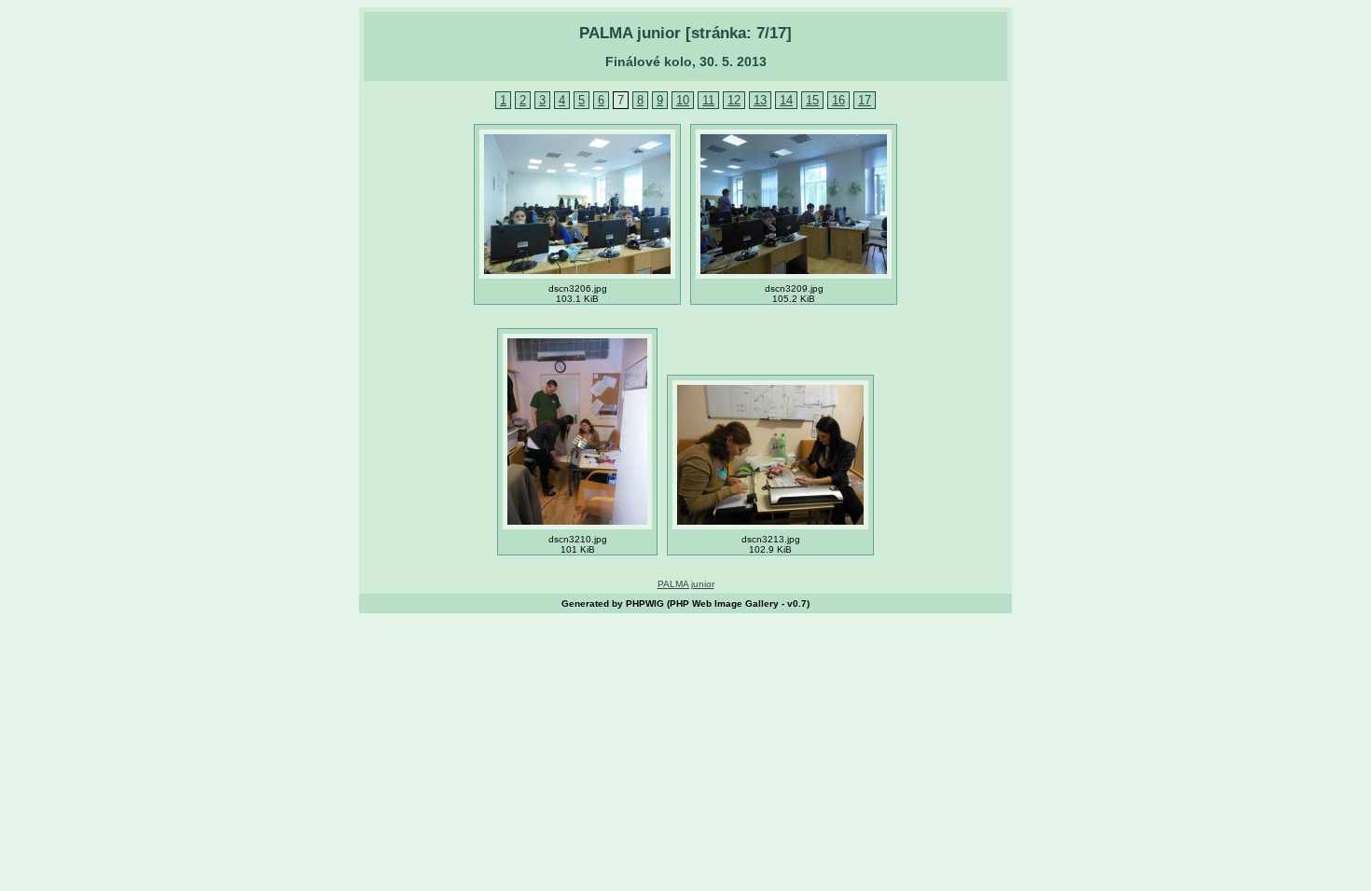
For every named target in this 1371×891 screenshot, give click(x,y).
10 (682, 100)
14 (786, 100)
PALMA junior (686, 584)
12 (734, 100)
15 (812, 100)
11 (708, 100)
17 (864, 100)
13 (760, 100)
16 (838, 100)
